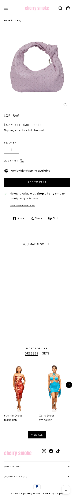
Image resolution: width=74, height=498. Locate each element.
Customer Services (15, 476)
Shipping (9, 130)
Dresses (31, 353)
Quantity (10, 143)
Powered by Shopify (53, 493)
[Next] (69, 385)
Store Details (12, 466)
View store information (22, 205)
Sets (45, 353)
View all (37, 434)
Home (7, 20)
